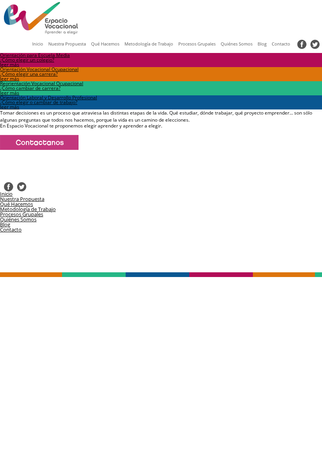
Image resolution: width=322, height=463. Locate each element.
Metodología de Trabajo (148, 44)
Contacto (281, 44)
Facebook (302, 44)
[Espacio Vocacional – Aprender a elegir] (34, 15)
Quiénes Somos (236, 44)
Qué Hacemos (105, 44)
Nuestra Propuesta (67, 44)
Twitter (315, 44)
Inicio (37, 44)
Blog (262, 44)
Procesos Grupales (197, 44)
